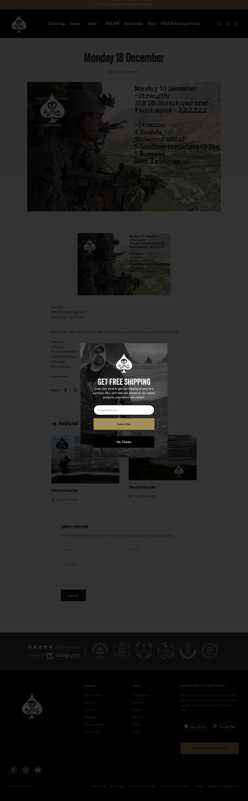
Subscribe (124, 424)
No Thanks (124, 442)
